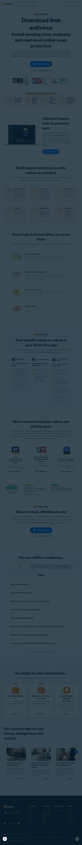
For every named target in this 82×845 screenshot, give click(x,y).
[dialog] (41, 422)
